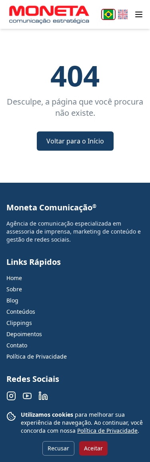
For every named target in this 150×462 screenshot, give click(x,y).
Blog (12, 300)
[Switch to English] (122, 14)
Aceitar (93, 448)
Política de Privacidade (107, 430)
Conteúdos (20, 311)
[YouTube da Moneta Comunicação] (27, 396)
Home (14, 278)
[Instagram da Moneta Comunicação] (11, 396)
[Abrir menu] (139, 14)
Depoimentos (24, 334)
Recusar (58, 448)
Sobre (14, 289)
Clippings (19, 323)
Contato (16, 345)
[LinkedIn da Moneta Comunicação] (43, 396)
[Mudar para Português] (108, 14)
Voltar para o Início (75, 141)
